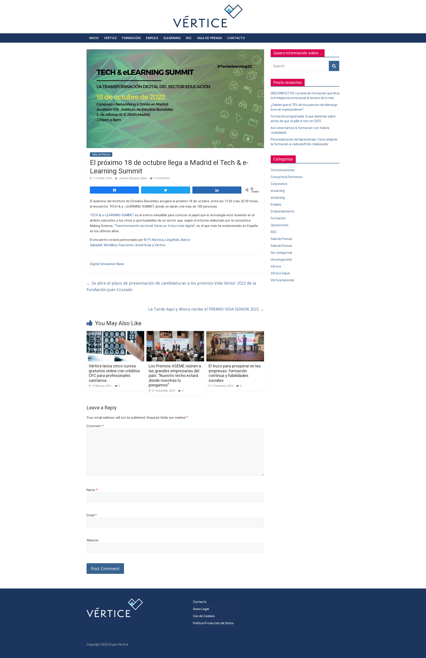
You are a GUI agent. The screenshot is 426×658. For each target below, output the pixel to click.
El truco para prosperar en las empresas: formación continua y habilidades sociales (235, 373)
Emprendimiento (282, 211)
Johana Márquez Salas (133, 178)
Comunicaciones (283, 170)
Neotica (158, 240)
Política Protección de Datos (213, 623)
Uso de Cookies (204, 616)
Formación (131, 38)
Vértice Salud (280, 273)
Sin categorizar (281, 252)
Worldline (110, 245)
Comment (95, 426)
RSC (189, 38)
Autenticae (143, 245)
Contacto (236, 38)
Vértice (110, 38)
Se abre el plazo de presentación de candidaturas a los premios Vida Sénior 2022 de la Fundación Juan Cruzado (171, 286)
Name (92, 490)
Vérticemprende (282, 280)
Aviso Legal (201, 609)
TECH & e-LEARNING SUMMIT (112, 215)
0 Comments (162, 178)
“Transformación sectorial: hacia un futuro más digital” (154, 226)
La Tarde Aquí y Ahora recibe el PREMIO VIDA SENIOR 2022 (206, 309)
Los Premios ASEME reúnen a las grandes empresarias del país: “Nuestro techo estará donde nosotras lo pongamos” (175, 375)
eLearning (172, 38)
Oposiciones (279, 225)
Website (93, 540)
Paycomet (126, 245)
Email (92, 515)
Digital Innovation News (107, 264)
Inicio (94, 38)
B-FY (147, 240)
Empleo (152, 38)
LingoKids (172, 240)
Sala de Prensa (209, 38)
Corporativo (279, 184)
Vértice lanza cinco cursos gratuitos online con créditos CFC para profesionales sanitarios (114, 373)
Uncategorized (281, 259)
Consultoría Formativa (286, 177)
